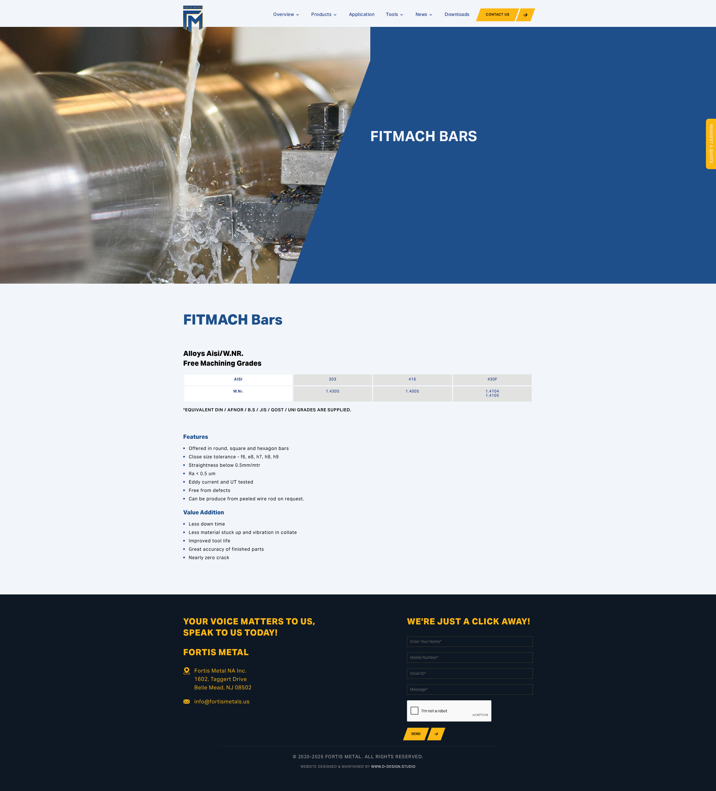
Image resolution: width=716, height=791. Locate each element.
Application (362, 15)
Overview (284, 15)
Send (416, 734)
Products (322, 15)
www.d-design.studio (393, 767)
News (422, 15)
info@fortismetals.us (222, 702)
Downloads (457, 15)
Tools (392, 15)
